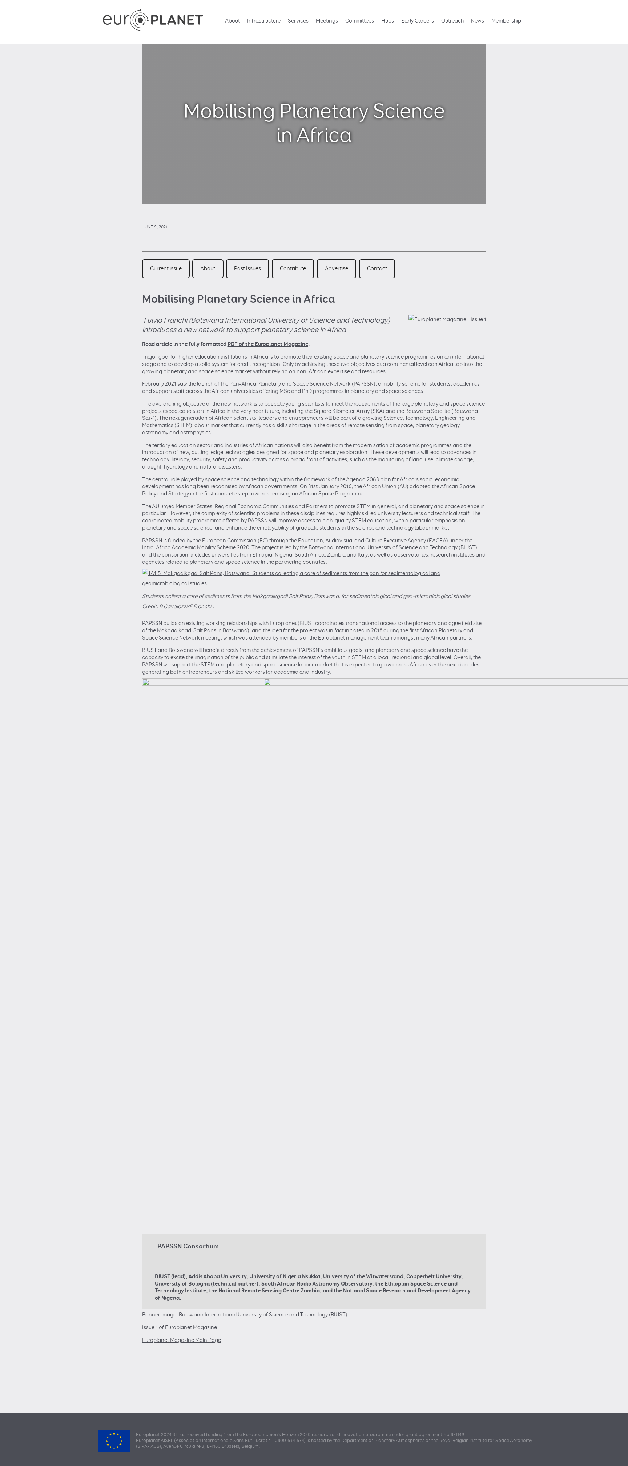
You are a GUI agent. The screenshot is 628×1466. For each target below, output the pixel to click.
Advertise (336, 268)
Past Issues (247, 268)
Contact (377, 268)
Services (298, 21)
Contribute (293, 268)
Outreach (452, 21)
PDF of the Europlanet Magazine (268, 344)
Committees (359, 21)
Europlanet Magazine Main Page (181, 1340)
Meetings (327, 21)
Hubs (387, 21)
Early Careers (417, 21)
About (232, 21)
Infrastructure (264, 21)
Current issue (166, 268)
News (477, 21)
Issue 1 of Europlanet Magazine (179, 1327)
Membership (506, 21)
